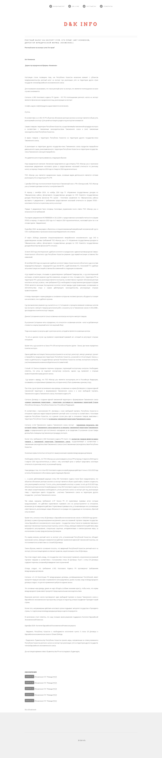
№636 (55, 677)
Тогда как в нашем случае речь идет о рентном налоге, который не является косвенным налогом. (57, 331)
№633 (55, 695)
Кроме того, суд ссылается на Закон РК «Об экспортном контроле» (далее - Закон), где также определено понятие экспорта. (61, 347)
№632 (55, 701)
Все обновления (30, 710)
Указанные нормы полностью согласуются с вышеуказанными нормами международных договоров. (58, 453)
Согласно (61, 98)
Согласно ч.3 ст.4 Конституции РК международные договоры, (61, 579)
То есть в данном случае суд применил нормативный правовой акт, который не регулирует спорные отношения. (61, 338)
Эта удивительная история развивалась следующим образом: (45, 158)
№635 (55, 683)
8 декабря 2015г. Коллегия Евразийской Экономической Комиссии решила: (50, 626)
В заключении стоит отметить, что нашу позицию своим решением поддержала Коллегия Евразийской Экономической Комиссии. (61, 618)
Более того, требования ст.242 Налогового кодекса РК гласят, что (61, 443)
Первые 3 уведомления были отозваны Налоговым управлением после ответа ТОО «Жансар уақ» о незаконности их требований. (61, 210)
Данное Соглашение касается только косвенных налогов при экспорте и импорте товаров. (56, 316)
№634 (55, 689)
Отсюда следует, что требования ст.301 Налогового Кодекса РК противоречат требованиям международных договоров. (61, 569)
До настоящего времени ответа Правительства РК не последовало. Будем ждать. (52, 651)
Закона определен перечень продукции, (61, 371)
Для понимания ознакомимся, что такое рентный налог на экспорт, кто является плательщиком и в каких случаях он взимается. (61, 90)
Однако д (61, 358)
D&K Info (81, 24)
